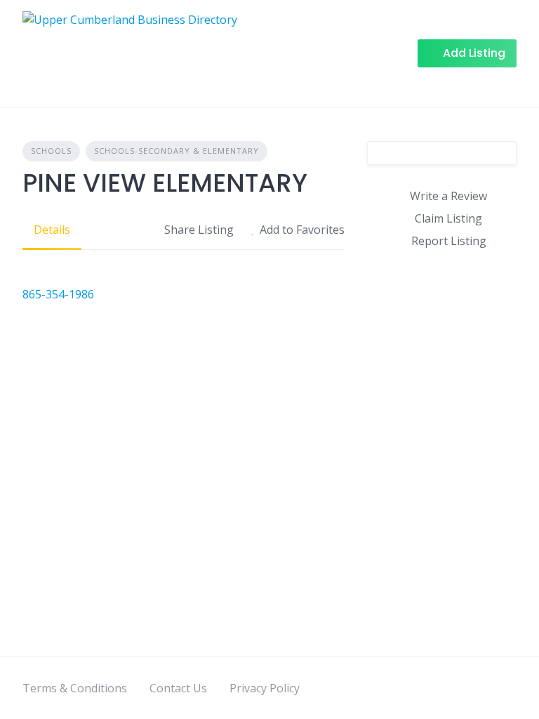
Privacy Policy (264, 688)
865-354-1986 (58, 294)
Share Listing (199, 229)
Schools (51, 150)
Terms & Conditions (74, 688)
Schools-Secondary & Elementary (176, 150)
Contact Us (178, 688)
